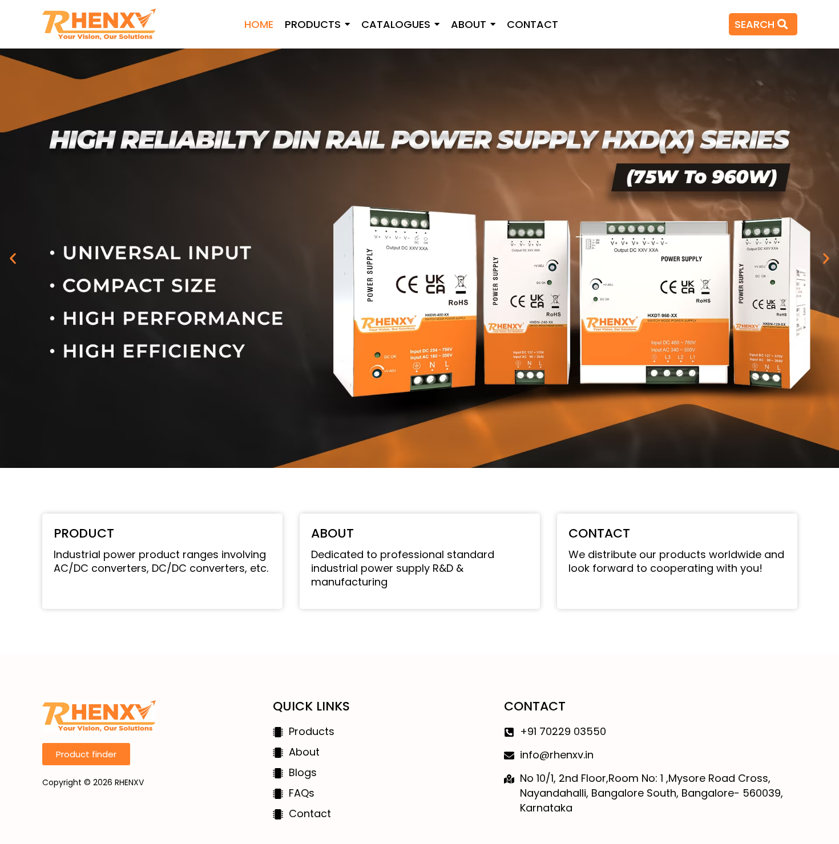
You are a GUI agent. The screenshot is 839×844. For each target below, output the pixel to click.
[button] (13, 258)
